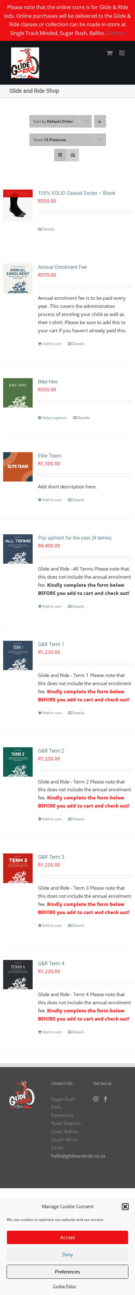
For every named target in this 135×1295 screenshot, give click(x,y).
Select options (54, 417)
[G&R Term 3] (18, 868)
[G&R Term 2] (18, 762)
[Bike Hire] (18, 393)
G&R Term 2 (51, 751)
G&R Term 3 (51, 857)
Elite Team (49, 456)
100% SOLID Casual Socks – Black (76, 193)
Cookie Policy (64, 1286)
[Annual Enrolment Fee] (18, 278)
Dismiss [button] (116, 33)
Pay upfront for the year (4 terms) (75, 538)
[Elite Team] (18, 467)
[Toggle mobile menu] (122, 53)
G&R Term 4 (51, 963)
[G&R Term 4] (18, 974)
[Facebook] (105, 1098)
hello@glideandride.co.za (78, 1156)
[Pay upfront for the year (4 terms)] (18, 549)
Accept (67, 1237)
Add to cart (52, 343)
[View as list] (73, 155)
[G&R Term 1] (18, 655)
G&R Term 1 (51, 644)
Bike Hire (47, 382)
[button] (125, 1207)
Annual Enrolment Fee (62, 267)
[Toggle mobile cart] (109, 53)
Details (48, 229)
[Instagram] (95, 1098)
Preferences (67, 1271)
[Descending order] (100, 121)
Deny (67, 1254)
